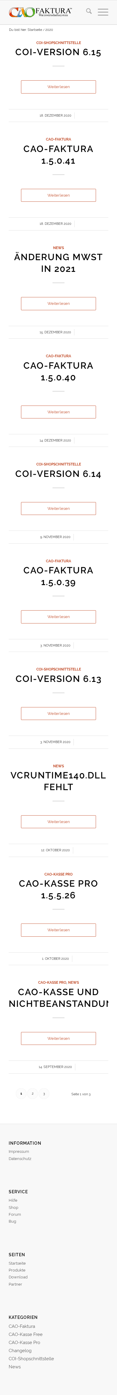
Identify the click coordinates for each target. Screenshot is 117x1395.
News (58, 248)
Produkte (17, 1270)
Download (18, 1277)
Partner (15, 1284)
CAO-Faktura (58, 139)
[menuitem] (86, 12)
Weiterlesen (58, 87)
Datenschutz (20, 1158)
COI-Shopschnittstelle (58, 43)
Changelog (20, 1350)
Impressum (19, 1151)
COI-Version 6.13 (59, 679)
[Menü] (100, 12)
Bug (12, 1221)
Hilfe (13, 1200)
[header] (48, 12)
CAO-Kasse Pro (58, 874)
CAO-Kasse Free (26, 1334)
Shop (13, 1207)
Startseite (17, 1263)
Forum (15, 1214)
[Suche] (86, 12)
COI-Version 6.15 (58, 52)
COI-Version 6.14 (58, 473)
